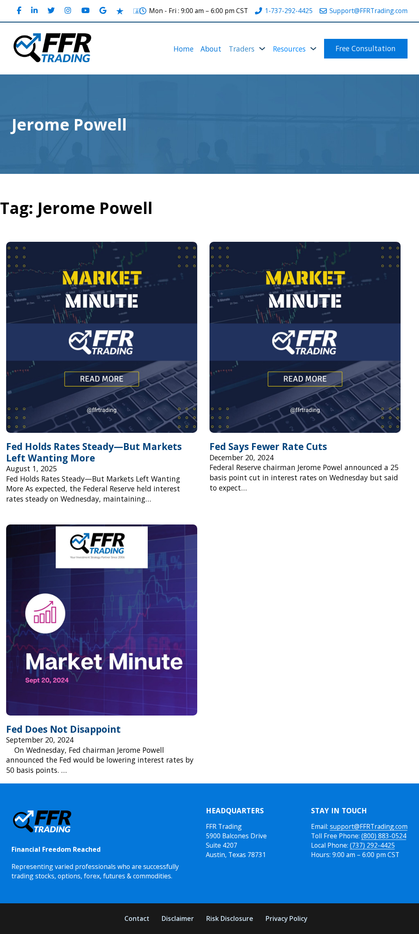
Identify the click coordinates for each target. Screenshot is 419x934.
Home (183, 49)
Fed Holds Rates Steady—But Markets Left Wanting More (94, 452)
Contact (136, 918)
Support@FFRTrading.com (368, 10)
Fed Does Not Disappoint (63, 729)
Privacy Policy (286, 918)
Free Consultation (366, 48)
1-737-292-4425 (289, 10)
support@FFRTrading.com (369, 826)
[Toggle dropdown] (262, 48)
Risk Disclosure (229, 918)
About (210, 49)
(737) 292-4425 (372, 845)
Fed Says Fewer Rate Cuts (268, 446)
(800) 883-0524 (383, 835)
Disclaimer (178, 918)
